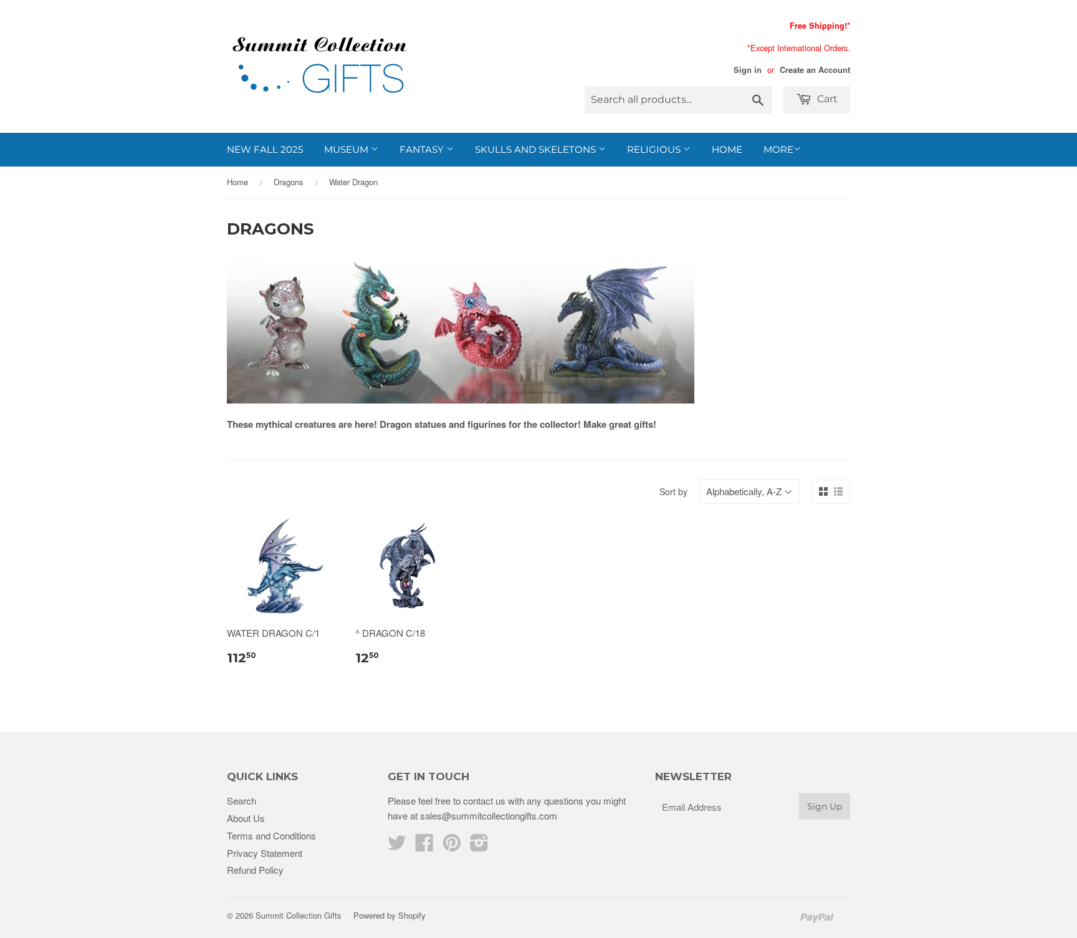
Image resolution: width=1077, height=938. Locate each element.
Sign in (748, 69)
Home (727, 149)
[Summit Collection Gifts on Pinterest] (452, 846)
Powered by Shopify (389, 915)
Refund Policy (255, 869)
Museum (347, 149)
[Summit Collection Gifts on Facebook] (424, 846)
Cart (826, 99)
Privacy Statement (264, 852)
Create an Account (815, 69)
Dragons (289, 182)
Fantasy (423, 149)
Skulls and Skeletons (536, 149)
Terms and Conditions (271, 835)
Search (241, 800)
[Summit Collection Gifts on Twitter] (397, 846)
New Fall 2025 (265, 149)
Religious (655, 149)
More (778, 149)
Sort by (673, 491)
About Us (246, 817)
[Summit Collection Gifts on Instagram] (479, 846)
